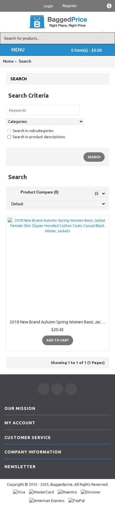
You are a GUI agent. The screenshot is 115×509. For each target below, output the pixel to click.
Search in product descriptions (39, 137)
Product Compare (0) (39, 192)
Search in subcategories (33, 130)
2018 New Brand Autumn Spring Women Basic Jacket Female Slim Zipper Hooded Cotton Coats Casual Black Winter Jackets (58, 322)
